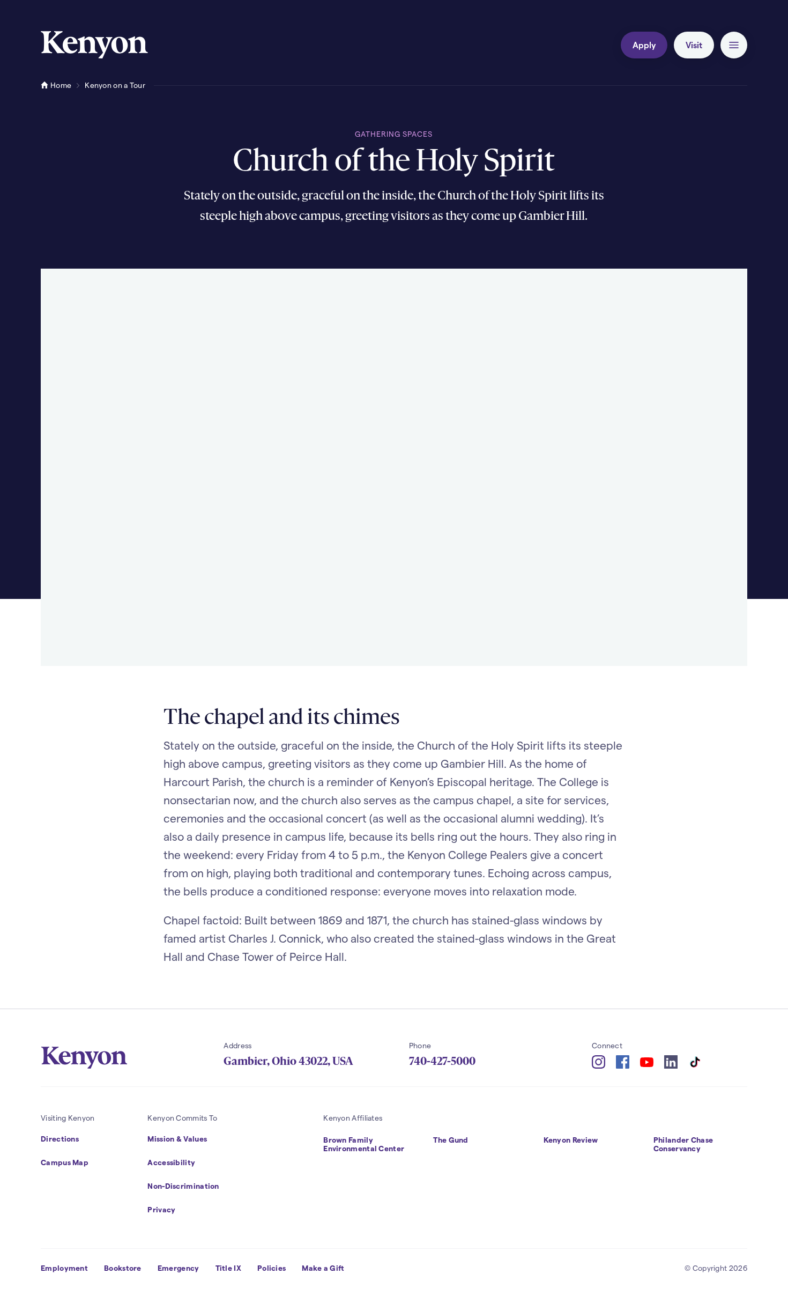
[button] (733, 45)
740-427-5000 (442, 1061)
